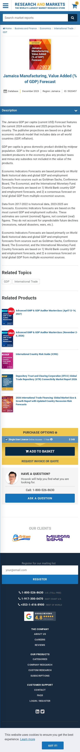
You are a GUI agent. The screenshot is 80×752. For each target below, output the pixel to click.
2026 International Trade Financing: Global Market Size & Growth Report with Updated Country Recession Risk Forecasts (46, 401)
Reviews (40, 645)
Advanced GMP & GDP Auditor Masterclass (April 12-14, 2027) (46, 312)
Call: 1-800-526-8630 (40, 490)
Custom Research (40, 670)
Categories (40, 659)
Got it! (52, 745)
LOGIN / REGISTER (40, 700)
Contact (40, 689)
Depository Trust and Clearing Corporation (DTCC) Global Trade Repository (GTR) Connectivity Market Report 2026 (46, 378)
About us (40, 634)
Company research (40, 664)
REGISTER (40, 579)
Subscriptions (40, 675)
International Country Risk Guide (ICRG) (37, 354)
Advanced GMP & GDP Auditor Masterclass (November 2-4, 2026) (47, 334)
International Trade (26, 281)
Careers (40, 639)
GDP (6, 281)
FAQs (40, 695)
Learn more (27, 739)
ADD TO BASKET (40, 451)
